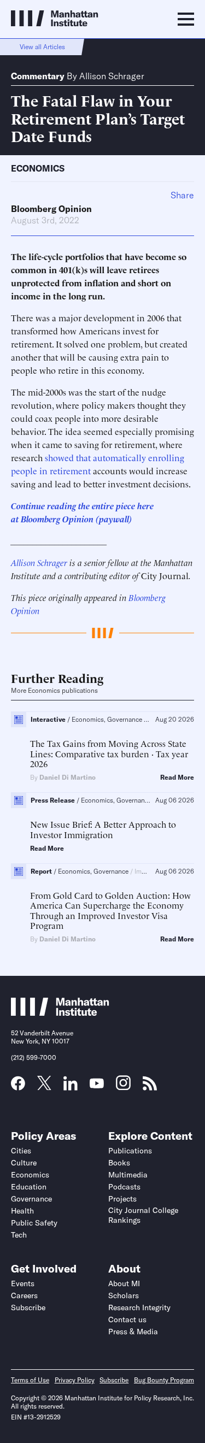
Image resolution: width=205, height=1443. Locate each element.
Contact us (127, 1319)
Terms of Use (30, 1380)
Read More (177, 777)
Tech (19, 1235)
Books (119, 1163)
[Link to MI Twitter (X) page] (44, 1086)
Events (22, 1283)
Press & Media (133, 1331)
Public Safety (34, 1223)
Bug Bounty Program (164, 1380)
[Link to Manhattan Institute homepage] (60, 1012)
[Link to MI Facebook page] (18, 1087)
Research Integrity (139, 1307)
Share (182, 195)
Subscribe (28, 1307)
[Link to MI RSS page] (150, 1087)
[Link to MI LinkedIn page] (70, 1087)
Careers (24, 1295)
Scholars (123, 1295)
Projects (122, 1199)
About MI (124, 1283)
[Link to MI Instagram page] (123, 1087)
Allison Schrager (111, 75)
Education (28, 1187)
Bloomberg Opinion (51, 209)
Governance (31, 1199)
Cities (21, 1151)
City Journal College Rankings (143, 1215)
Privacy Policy (75, 1380)
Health (22, 1211)
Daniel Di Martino (67, 777)
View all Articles (42, 47)
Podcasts (124, 1187)
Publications (130, 1151)
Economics (38, 168)
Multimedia (128, 1175)
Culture (24, 1163)
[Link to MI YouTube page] (97, 1085)
